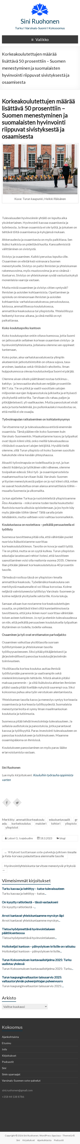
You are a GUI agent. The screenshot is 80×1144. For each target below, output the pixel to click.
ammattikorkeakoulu (30, 819)
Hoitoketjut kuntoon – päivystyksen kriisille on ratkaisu (38, 946)
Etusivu (6, 1043)
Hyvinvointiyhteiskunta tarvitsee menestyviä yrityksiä (39, 867)
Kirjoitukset (9, 1055)
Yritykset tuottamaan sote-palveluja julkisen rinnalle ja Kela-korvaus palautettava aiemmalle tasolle (39, 854)
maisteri (41, 823)
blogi (62, 838)
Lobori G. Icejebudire (20, 838)
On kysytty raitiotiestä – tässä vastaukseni (30, 902)
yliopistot (11, 827)
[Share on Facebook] (7, 802)
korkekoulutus (21, 823)
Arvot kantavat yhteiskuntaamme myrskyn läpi (33, 915)
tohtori (55, 823)
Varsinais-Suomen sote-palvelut (21, 1080)
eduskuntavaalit (59, 819)
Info (4, 1049)
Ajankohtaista (10, 1036)
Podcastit (8, 1061)
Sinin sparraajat (11, 1074)
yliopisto (71, 823)
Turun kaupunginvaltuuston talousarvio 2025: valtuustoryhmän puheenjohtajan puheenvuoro (32, 979)
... (45, 893)
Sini (4, 1068)
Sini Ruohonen (40, 21)
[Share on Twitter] (17, 802)
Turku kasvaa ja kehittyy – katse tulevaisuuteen (33, 888)
